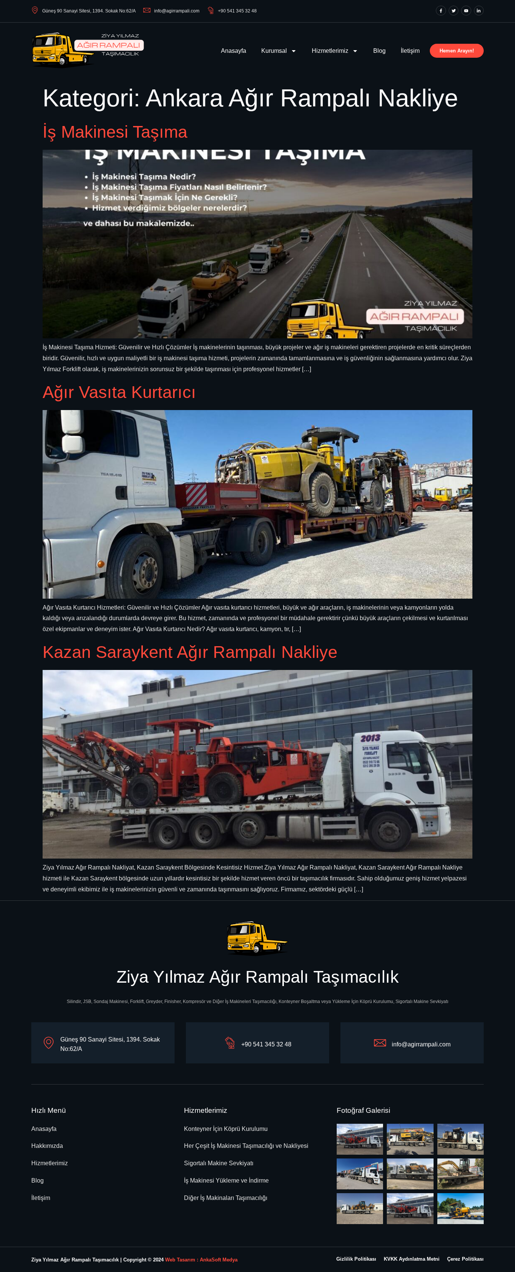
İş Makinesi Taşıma (115, 131)
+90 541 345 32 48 (237, 11)
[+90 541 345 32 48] (230, 1043)
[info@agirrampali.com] (380, 1043)
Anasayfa (233, 51)
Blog (379, 51)
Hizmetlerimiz (330, 51)
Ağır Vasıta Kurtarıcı (119, 392)
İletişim (410, 51)
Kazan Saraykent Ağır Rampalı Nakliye (190, 652)
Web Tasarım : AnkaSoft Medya (201, 1260)
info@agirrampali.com (176, 11)
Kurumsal (274, 51)
